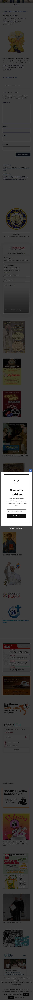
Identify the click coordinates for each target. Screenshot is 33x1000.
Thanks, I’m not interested (16, 528)
